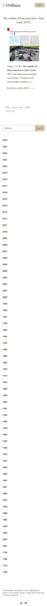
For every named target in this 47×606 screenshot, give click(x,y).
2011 (4, 225)
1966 (4, 389)
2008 (4, 245)
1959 (4, 415)
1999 (4, 303)
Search (40, 128)
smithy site (10, 111)
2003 (4, 277)
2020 (4, 166)
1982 (4, 362)
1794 (4, 552)
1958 (4, 421)
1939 (4, 441)
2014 (4, 205)
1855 (4, 519)
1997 (4, 317)
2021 (4, 159)
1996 (4, 323)
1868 (4, 513)
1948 (4, 434)
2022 (4, 153)
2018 (4, 179)
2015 (4, 199)
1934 (4, 454)
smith (27, 107)
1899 (4, 474)
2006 (4, 258)
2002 (4, 284)
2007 (4, 251)
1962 (4, 402)
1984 (4, 356)
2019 (4, 173)
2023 (4, 146)
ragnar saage (17, 107)
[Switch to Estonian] (26, 603)
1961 (4, 408)
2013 (4, 212)
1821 (4, 546)
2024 (4, 140)
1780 (4, 559)
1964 (4, 395)
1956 (4, 428)
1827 (4, 539)
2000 (4, 297)
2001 (4, 290)
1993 (4, 343)
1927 (4, 461)
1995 (4, 330)
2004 (4, 271)
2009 (4, 238)
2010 (4, 231)
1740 (4, 572)
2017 (4, 186)
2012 (4, 218)
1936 (4, 447)
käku (8, 107)
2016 (4, 192)
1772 (4, 565)
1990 (4, 349)
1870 (4, 506)
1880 (4, 493)
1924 (4, 467)
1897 (4, 480)
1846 (4, 526)
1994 (4, 336)
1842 (4, 533)
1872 (4, 500)
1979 (4, 369)
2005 (4, 264)
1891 (4, 487)
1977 (4, 375)
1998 (4, 310)
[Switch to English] (21, 603)
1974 (4, 382)
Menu (40, 5)
